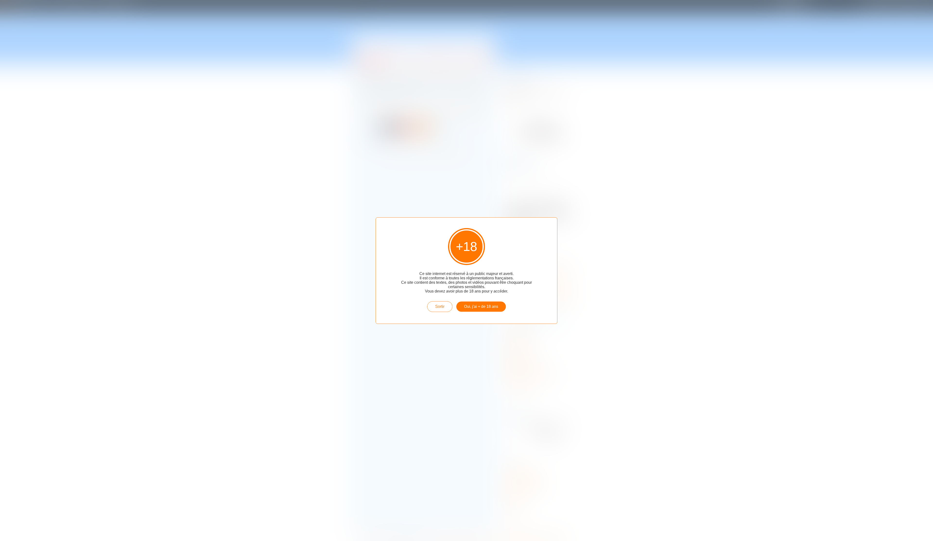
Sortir (439, 306)
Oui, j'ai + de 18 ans (481, 306)
